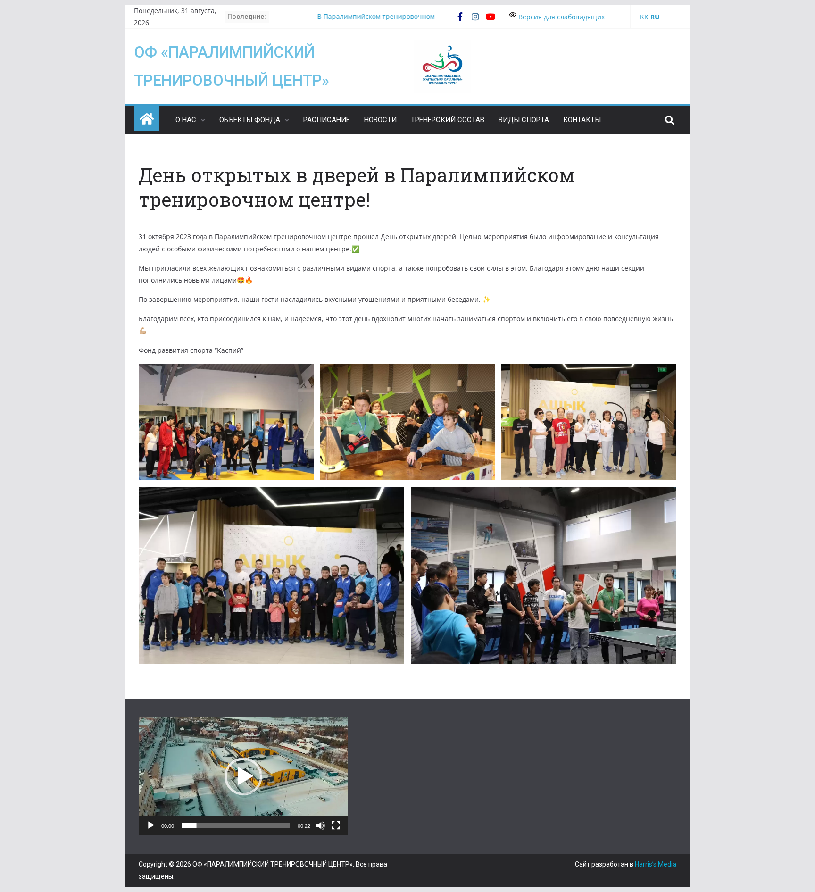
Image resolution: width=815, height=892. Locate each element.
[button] (243, 776)
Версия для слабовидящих (560, 16)
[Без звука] (320, 825)
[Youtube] (490, 16)
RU (655, 16)
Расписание (326, 120)
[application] (243, 776)
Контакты (582, 120)
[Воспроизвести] (151, 825)
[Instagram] (475, 16)
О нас (185, 120)
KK (644, 16)
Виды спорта (524, 120)
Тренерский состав (447, 120)
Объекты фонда (249, 120)
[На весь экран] (336, 825)
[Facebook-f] (460, 16)
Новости (380, 120)
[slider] (236, 825)
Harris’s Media (655, 864)
